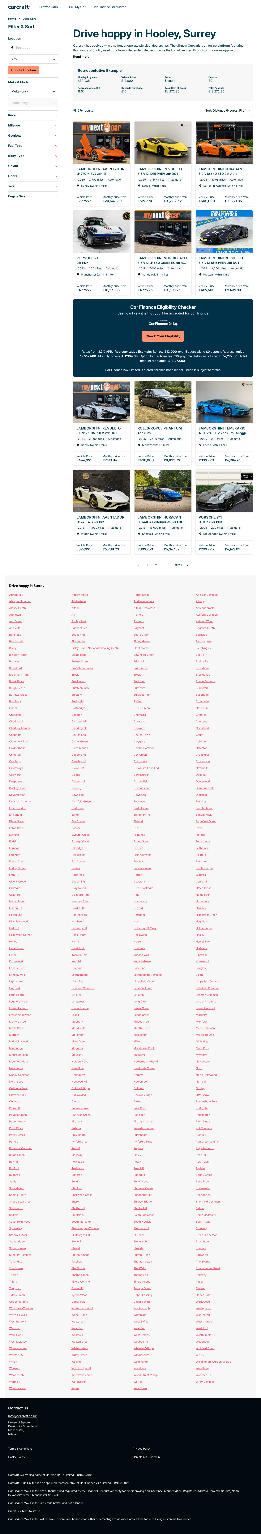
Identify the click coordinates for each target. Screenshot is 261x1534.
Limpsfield (77, 981)
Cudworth (15, 774)
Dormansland (142, 788)
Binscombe (78, 641)
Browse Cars (48, 7)
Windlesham (141, 1355)
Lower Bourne (80, 1008)
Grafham (14, 888)
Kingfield (201, 954)
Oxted (137, 1101)
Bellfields (201, 634)
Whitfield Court (205, 1348)
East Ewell (77, 808)
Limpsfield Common (208, 981)
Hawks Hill (77, 908)
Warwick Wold (18, 1314)
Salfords (76, 1174)
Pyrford (14, 1141)
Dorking (76, 788)
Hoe (136, 921)
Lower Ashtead (18, 1008)
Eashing (201, 801)
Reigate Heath (205, 1148)
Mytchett (201, 1054)
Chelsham (140, 721)
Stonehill (76, 1241)
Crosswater (203, 761)
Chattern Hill (79, 721)
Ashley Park (79, 621)
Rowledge (77, 1161)
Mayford (201, 1021)
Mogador (77, 1048)
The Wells (140, 1268)
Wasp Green (79, 1314)
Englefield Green (206, 821)
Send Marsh (203, 1181)
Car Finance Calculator (109, 7)
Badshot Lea (79, 628)
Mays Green (16, 1028)
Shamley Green (143, 1188)
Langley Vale (17, 974)
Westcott (14, 1328)
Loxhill (75, 1014)
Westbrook (78, 1321)
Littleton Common (207, 994)
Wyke (75, 1388)
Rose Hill (201, 1154)
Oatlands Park (18, 1088)
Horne (75, 941)
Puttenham (140, 1134)
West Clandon (204, 1321)
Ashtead (139, 621)
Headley (201, 908)
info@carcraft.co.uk (22, 1416)
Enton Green (16, 828)
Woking (76, 1361)
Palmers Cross (80, 1108)
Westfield (77, 1334)
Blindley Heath (18, 654)
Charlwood (16, 721)
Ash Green (15, 621)
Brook (75, 674)
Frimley (75, 868)
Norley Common (19, 1074)
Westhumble (203, 1334)
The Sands (78, 1268)
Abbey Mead (79, 594)
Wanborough (142, 1308)
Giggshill (201, 874)
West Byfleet (141, 1321)
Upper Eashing (143, 1295)
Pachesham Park (206, 1101)
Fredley (138, 861)
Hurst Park (78, 948)
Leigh (199, 974)
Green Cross (203, 888)
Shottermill (78, 1208)
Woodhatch (16, 1375)
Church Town (142, 734)
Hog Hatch (202, 921)
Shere (75, 1201)
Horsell (138, 941)
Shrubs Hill (140, 1208)
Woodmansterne (81, 1375)
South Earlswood (144, 1214)
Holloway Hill (79, 928)
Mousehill (77, 1054)
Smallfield (77, 1214)
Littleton (76, 994)
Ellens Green (16, 821)
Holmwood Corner (20, 934)
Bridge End (203, 661)
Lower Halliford (205, 1008)
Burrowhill (202, 688)
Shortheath (16, 1208)
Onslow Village (143, 1094)
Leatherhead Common (148, 974)
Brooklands (203, 674)
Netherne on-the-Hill (146, 1061)
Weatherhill (203, 1314)
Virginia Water (143, 1301)
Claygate (139, 741)
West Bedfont (17, 1321)
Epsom (75, 828)
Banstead (15, 634)
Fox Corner (78, 861)
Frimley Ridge (204, 868)
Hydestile (202, 948)
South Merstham (81, 1221)
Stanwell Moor (18, 1235)
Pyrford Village (143, 1141)
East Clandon (17, 808)
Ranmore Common (20, 1148)
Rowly (137, 1161)
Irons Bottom (79, 954)
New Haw (77, 1068)
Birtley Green (142, 641)
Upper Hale (203, 1295)
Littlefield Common (207, 988)
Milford (138, 1041)
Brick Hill (139, 661)
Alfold (75, 607)
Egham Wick (204, 814)
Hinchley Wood (18, 921)
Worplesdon (78, 1381)
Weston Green (80, 1341)
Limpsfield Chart (144, 981)
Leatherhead (79, 974)
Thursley (201, 1274)
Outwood (15, 1101)
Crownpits (202, 768)
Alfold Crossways (144, 607)
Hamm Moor (17, 901)
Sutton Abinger (80, 1254)
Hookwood (140, 934)
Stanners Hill (141, 1228)
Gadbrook (77, 874)
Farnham (14, 848)
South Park (203, 1221)
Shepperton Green (20, 1201)
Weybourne (141, 1341)
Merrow (14, 1034)
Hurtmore (139, 948)
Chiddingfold (79, 728)
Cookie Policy (16, 1457)
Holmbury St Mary (145, 928)
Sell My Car (77, 7)
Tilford (13, 1281)
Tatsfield (76, 1261)
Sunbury (201, 1248)
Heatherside (79, 914)
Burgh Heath (17, 688)
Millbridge (202, 1041)
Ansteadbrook (205, 607)
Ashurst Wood (204, 621)
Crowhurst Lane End (146, 768)
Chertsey (201, 721)
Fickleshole (78, 854)
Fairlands (139, 834)
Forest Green (17, 861)
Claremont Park (19, 741)
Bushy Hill (77, 701)
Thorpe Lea (141, 1274)
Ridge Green (17, 1154)
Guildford (15, 894)
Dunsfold (201, 794)
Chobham (15, 734)
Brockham (202, 668)
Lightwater (16, 981)
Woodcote (140, 1368)
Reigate (138, 1148)
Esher (137, 828)
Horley (13, 941)
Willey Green (79, 1355)
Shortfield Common (208, 1201)
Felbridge (77, 848)
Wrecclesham (17, 1388)
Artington (15, 614)
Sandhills (139, 1174)
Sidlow (200, 1208)
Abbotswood (142, 594)
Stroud (75, 1248)
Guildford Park (80, 894)
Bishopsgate (204, 641)
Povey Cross (17, 1134)
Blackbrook (141, 648)
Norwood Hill (79, 1081)
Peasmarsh (203, 1114)
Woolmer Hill (203, 1375)
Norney (138, 1074)
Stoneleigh (140, 1241)
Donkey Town (17, 788)
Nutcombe (140, 1081)
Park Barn (140, 1108)
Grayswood (78, 888)
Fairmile (200, 834)
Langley (201, 968)
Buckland (139, 681)
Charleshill (140, 714)
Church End (78, 734)
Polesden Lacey (144, 1128)
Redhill (75, 1148)
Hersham (139, 914)
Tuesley (200, 1288)
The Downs (16, 1268)
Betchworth (16, 641)
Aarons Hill (16, 594)
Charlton (201, 714)
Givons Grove (17, 881)
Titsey (199, 1281)
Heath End (15, 914)
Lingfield (14, 988)
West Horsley (142, 1334)
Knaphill (76, 961)
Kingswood (16, 961)
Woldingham (141, 1361)
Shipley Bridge (143, 1201)
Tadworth (202, 1254)
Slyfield (13, 1214)
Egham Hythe (142, 814)
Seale (12, 1181)
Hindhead (77, 921)
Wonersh (14, 1368)
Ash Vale (14, 628)
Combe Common (144, 748)
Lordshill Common (207, 1001)
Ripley (137, 1154)
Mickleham (140, 1034)
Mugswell (139, 1054)
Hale (136, 894)
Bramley (14, 661)
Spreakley (15, 1228)
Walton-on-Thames (21, 1308)
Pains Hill (14, 1108)
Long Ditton (141, 1001)
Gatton (138, 874)
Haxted (138, 908)
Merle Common (205, 1028)
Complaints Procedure (147, 1457)
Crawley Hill (78, 761)
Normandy (78, 1074)
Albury (200, 601)
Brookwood (78, 681)
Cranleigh (15, 761)
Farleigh (14, 841)
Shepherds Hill (143, 1194)
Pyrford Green (80, 1141)
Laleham (76, 968)
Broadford (15, 668)
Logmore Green (18, 1001)
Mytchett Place (18, 1061)
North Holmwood (206, 1074)
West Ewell (16, 1334)
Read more (81, 56)
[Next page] (187, 565)
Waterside (140, 1314)
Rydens (200, 1168)
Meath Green (142, 1028)
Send (74, 1181)
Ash (73, 614)
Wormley (14, 1381)
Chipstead (202, 728)
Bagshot (139, 628)
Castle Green (142, 708)
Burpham (139, 688)
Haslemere (202, 901)
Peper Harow (17, 1121)
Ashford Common (207, 614)
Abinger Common (207, 594)
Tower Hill (77, 1288)
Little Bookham (143, 988)
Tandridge (15, 1261)
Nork (199, 1068)
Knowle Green (142, 961)
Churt (199, 734)
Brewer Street (80, 661)
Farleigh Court (80, 841)
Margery (201, 1014)
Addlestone (78, 601)
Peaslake (139, 1114)
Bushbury (15, 701)
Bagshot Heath (205, 628)
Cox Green (140, 754)
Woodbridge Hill (81, 1368)
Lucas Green (141, 1014)
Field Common (142, 854)
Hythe (13, 954)
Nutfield (201, 1081)
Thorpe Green (80, 1274)
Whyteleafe (16, 1355)
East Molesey (204, 808)
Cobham (201, 741)
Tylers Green (17, 1295)
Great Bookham (143, 888)
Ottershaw (202, 1094)
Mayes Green (142, 1021)
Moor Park (202, 1048)
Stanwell (201, 1228)
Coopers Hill (78, 754)
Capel (13, 708)
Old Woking (78, 1094)
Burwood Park (142, 694)
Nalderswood (79, 1061)
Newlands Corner (144, 1068)
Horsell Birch (203, 941)
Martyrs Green (18, 1021)
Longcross (77, 1001)
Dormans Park (205, 788)
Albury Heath (17, 607)
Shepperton (203, 1194)
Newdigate (16, 1068)
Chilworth (139, 728)
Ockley (200, 1088)
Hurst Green (16, 948)
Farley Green (141, 841)
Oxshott (76, 1101)
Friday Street (17, 868)
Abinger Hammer (20, 601)
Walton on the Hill (82, 1308)
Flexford (201, 854)
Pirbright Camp (143, 1121)
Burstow (76, 694)
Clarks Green (79, 741)
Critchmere (140, 761)
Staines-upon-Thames (85, 1228)
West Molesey (18, 1341)
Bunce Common (206, 681)
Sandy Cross (204, 1174)
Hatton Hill (15, 908)
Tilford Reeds (142, 1281)
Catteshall (15, 714)
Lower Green (141, 1008)
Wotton (138, 1381)
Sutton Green (142, 1254)
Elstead (138, 821)
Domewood (203, 781)
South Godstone (206, 1214)
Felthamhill (202, 848)
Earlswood (140, 801)
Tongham (15, 1288)
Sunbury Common (20, 1254)
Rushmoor (77, 1168)
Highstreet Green (206, 914)
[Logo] (22, 7)
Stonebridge (17, 1241)
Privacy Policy (142, 1448)
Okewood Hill (17, 1094)
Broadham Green (82, 668)
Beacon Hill (78, 634)
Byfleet (138, 701)
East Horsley (141, 808)
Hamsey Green (80, 901)
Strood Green (17, 1248)
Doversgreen (17, 794)
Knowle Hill (202, 961)
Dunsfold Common (20, 801)
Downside (77, 794)
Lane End (139, 968)
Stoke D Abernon (206, 1235)
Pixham (76, 1128)
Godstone (140, 881)
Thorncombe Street (208, 1268)
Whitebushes (79, 1348)
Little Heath (16, 994)
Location (14, 38)
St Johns (139, 1235)
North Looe (16, 1081)
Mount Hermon (18, 1054)
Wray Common (205, 1381)
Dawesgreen (141, 774)
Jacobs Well (141, 954)
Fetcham (14, 854)
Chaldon (76, 714)
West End (77, 1328)
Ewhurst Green (80, 834)
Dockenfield (141, 781)
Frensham (202, 861)
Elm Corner (78, 821)
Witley (13, 1361)
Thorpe (13, 1274)
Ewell (199, 828)
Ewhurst (14, 834)
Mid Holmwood (18, 1041)
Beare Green (141, 634)
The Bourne (203, 1261)
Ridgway (77, 1154)
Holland (14, 928)
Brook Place (16, 681)
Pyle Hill (201, 1134)
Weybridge (203, 1341)
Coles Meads (79, 748)
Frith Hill (14, 874)
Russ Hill (139, 1168)
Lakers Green (17, 968)
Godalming (78, 881)
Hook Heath (78, 934)
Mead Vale (78, 1028)
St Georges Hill (80, 1235)
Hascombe (140, 901)
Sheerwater (203, 1188)
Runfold (14, 1168)
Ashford (138, 614)
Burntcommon (80, 688)
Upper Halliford (18, 1301)
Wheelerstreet (18, 1348)
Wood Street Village (146, 1375)
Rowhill (13, 1161)
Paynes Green (18, 1114)
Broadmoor (141, 668)
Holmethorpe (204, 928)
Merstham (77, 1034)
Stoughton (202, 1241)
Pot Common (204, 1128)
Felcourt (138, 848)
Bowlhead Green (144, 654)
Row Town (202, 1161)
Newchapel (203, 1061)
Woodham (202, 1368)
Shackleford (16, 1188)
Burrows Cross (18, 694)
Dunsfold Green (81, 801)
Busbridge (202, 694)
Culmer (75, 774)
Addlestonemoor (144, 601)
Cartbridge (78, 708)
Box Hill (200, 654)
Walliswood (203, 1301)
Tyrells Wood (79, 1295)
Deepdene (15, 781)
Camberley (203, 701)
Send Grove (141, 1181)
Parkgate (202, 1108)
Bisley (12, 648)
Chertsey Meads (19, 728)
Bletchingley (203, 648)
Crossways (16, 768)
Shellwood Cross (81, 1194)
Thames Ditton (143, 1261)
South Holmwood (19, 1221)
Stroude (138, 1248)
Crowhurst (77, 768)
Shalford (76, 1188)
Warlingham (203, 1308)
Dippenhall (78, 781)
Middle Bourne (205, 1034)
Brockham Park (19, 674)
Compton (201, 748)
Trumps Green (142, 1288)
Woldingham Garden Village (213, 1361)
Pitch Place (203, 1121)
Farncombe (203, 841)
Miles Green (78, 1041)
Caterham (202, 708)
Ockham (139, 1088)
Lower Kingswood (20, 1014)
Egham (75, 814)
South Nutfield (143, 1221)
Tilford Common (81, 1281)
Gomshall (201, 881)
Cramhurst (202, 754)
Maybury (77, 1021)
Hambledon (203, 894)
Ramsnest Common (208, 1141)
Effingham (15, 814)
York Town (140, 1388)
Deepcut (201, 774)
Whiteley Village (144, 1348)
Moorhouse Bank (144, 1048)
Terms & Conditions (20, 1448)
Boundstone (78, 654)
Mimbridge (16, 1048)
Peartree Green (81, 1114)
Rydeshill (14, 1174)
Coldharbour (17, 748)
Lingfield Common (82, 988)
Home (12, 18)
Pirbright (76, 1121)
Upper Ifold (78, 1301)
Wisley (200, 1355)
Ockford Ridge (80, 1088)
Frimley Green (142, 868)
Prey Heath (78, 1134)
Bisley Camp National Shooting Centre (95, 648)
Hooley (200, 934)
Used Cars (29, 18)
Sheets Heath (17, 1194)
